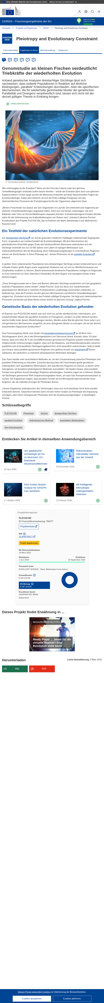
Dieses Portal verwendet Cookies (34, 992)
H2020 (46, 28)
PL (34, 59)
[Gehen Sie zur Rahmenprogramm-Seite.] (7, 39)
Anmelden (79, 12)
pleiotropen (81, 349)
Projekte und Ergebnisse (26, 28)
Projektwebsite (27, 527)
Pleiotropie (28, 413)
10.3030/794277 (26, 536)
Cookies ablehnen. (72, 998)
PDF (44, 669)
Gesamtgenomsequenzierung (59, 333)
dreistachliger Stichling (65, 413)
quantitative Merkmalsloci (72, 420)
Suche (92, 12)
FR (22, 59)
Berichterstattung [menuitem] (47, 50)
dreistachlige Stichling (17, 238)
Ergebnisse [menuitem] (63, 50)
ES (16, 59)
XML (17, 669)
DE (4, 59)
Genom (44, 413)
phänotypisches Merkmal (41, 420)
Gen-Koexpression (13, 427)
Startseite (6, 28)
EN (10, 59)
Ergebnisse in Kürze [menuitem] (29, 50)
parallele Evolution (84, 254)
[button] (86, 12)
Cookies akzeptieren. (32, 998)
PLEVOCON (10, 413)
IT (27, 59)
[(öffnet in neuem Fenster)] (11, 10)
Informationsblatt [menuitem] (10, 50)
